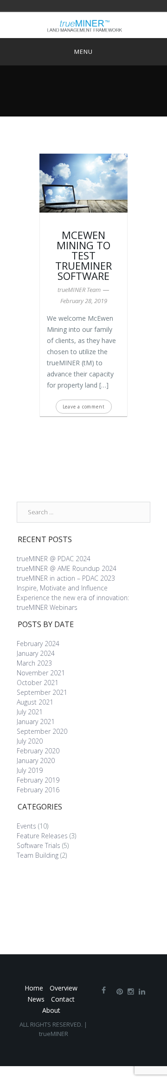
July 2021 (30, 711)
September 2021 (42, 692)
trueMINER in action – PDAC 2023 (66, 578)
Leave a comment (84, 406)
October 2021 (37, 682)
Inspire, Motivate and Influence (62, 587)
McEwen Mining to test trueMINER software (83, 255)
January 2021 (36, 721)
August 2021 (35, 702)
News (36, 999)
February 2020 (38, 750)
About (51, 1010)
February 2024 (38, 643)
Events (26, 826)
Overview (63, 988)
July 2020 (30, 741)
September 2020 (42, 731)
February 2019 (38, 780)
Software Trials (38, 845)
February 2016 (38, 789)
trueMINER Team (79, 289)
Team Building (37, 855)
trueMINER (53, 1033)
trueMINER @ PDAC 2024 (53, 558)
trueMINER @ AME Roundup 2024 (66, 568)
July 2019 (30, 770)
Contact (63, 999)
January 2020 (36, 760)
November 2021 (41, 672)
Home (34, 988)
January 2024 (36, 653)
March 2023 (34, 663)
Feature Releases (42, 835)
